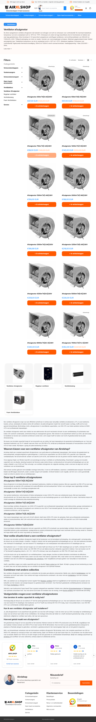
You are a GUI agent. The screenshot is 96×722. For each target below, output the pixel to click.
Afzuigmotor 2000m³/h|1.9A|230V (19, 503)
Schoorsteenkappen (11, 68)
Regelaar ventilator (10, 94)
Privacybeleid (50, 699)
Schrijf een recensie (12, 664)
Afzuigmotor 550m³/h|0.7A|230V (18, 481)
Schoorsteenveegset (11, 77)
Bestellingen (50, 696)
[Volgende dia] (53, 79)
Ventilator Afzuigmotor (12, 91)
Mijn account (50, 709)
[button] (81, 60)
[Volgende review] (94, 655)
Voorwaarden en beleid (48, 719)
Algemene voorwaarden (53, 706)
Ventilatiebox (8, 87)
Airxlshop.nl (11, 719)
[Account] (86, 8)
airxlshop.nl (7, 636)
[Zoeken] (65, 8)
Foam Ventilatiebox (10, 100)
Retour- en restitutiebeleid (54, 703)
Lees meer (7, 48)
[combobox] (52, 8)
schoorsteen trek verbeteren (35, 558)
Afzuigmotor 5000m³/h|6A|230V (18, 525)
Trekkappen (87, 588)
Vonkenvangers (9, 72)
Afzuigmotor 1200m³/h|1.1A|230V (19, 492)
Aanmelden (86, 683)
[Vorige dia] (30, 79)
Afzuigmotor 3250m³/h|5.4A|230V (19, 514)
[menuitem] (79, 15)
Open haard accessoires (8, 82)
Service (6, 105)
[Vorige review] (25, 655)
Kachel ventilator (68, 590)
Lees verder (30, 663)
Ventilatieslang (9, 97)
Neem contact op (51, 564)
